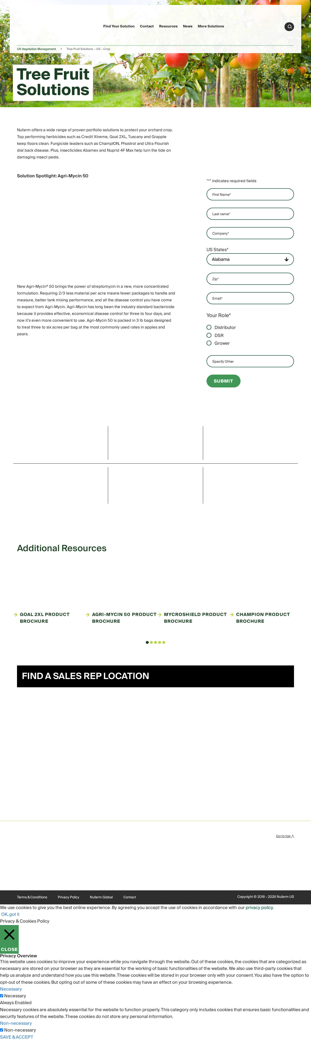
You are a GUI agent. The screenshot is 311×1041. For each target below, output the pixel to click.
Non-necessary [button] (16, 1023)
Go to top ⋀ (285, 836)
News (187, 26)
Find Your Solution (119, 26)
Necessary (15, 996)
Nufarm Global (101, 897)
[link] (26, 26)
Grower (222, 343)
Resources (168, 26)
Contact (147, 26)
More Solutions (211, 26)
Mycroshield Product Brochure (195, 618)
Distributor (225, 327)
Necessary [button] (11, 989)
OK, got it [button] (10, 914)
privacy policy (259, 907)
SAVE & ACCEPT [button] (16, 1037)
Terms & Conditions (32, 897)
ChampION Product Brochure (263, 618)
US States (217, 249)
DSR (219, 335)
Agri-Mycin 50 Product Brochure (124, 618)
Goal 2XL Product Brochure (44, 618)
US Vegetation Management (36, 49)
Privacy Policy (68, 897)
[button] (147, 642)
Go (290, 27)
